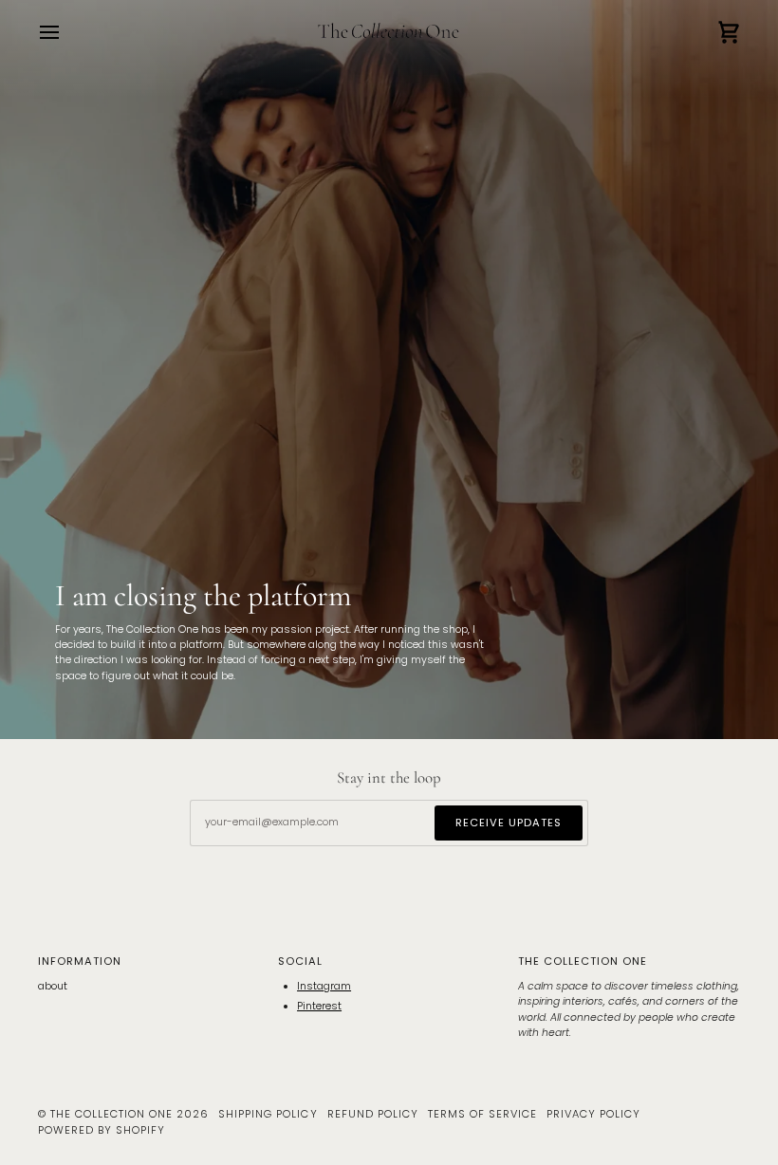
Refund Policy (372, 1113)
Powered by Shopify (101, 1129)
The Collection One (111, 1113)
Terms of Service (482, 1113)
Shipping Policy (267, 1113)
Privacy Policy (593, 1113)
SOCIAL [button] (300, 961)
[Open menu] (66, 32)
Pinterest (319, 1006)
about (52, 986)
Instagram (324, 986)
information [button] (79, 961)
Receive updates (508, 822)
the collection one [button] (582, 961)
